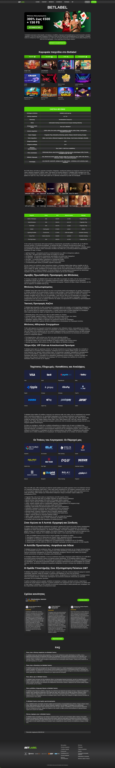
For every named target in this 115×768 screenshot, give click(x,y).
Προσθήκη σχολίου (83, 599)
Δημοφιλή (31, 56)
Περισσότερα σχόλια (57, 638)
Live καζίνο (48, 56)
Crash (65, 56)
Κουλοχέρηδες (82, 56)
